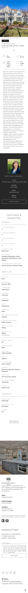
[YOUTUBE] (14, 572)
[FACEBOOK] (3, 572)
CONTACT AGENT (14, 201)
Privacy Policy (11, 552)
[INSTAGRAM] (6, 572)
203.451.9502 (14, 187)
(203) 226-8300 (6, 503)
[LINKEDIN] (10, 572)
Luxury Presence (15, 581)
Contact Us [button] (14, 460)
